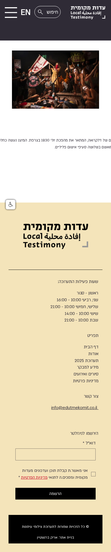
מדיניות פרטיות (85, 381)
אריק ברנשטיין (47, 537)
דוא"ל (89, 443)
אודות (93, 354)
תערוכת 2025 (86, 360)
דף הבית (91, 347)
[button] (10, 204)
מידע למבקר (87, 367)
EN (26, 12)
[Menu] (11, 12)
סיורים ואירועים (85, 374)
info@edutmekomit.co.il (74, 408)
